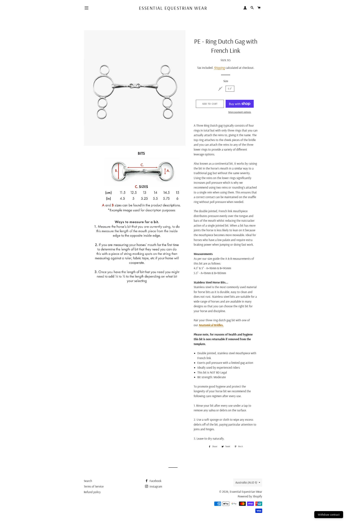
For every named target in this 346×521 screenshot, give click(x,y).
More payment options (239, 112)
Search (88, 481)
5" (220, 88)
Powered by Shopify (250, 496)
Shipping (219, 68)
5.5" (230, 88)
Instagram (155, 486)
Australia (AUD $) (246, 482)
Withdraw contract (329, 514)
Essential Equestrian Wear (173, 8)
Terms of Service (94, 486)
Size (225, 81)
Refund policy (92, 492)
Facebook (155, 481)
